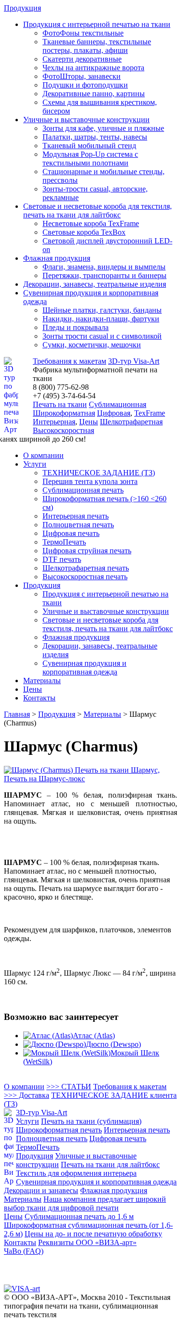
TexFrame (149, 413)
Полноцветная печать (78, 525)
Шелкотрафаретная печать (85, 568)
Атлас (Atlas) (94, 1035)
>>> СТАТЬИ (68, 1086)
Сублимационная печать (83, 490)
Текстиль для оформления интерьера (76, 1173)
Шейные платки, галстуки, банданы (102, 310)
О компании (43, 455)
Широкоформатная (64, 413)
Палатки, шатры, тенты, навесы (94, 137)
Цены (88, 422)
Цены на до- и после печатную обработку (93, 1234)
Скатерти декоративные (82, 59)
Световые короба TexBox (83, 232)
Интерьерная (54, 422)
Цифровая (113, 413)
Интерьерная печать (75, 516)
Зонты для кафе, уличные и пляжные (103, 128)
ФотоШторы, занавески (81, 76)
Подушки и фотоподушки (85, 85)
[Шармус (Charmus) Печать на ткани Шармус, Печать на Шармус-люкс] (90, 779)
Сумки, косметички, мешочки (91, 345)
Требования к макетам (69, 361)
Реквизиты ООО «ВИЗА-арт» (87, 1242)
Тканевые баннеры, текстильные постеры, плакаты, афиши (96, 46)
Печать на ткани (60, 404)
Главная (17, 714)
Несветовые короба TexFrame (90, 223)
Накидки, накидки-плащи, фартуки (100, 319)
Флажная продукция (56, 258)
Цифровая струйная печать (86, 551)
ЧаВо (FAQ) (23, 1251)
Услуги (34, 464)
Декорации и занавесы (41, 1190)
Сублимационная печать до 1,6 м (79, 1216)
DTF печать (61, 559)
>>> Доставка (26, 1095)
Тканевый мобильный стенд (89, 145)
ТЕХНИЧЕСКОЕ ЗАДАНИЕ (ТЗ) (98, 473)
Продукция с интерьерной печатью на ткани (96, 24)
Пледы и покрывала (75, 327)
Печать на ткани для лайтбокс (110, 1164)
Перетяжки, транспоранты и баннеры (104, 275)
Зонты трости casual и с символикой (102, 336)
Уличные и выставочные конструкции (86, 119)
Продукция (22, 8)
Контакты (39, 698)
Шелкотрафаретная (131, 422)
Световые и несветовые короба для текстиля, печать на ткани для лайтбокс (97, 210)
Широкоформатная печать (59, 1130)
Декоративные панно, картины (93, 93)
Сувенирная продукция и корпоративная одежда (84, 667)
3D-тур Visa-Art (133, 361)
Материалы (42, 680)
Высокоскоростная (63, 430)
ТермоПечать (64, 542)
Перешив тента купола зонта (90, 481)
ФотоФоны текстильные (83, 33)
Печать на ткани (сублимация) (91, 1121)
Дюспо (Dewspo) (113, 1044)
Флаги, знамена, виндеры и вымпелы (104, 267)
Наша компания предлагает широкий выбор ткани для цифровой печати (85, 1203)
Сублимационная (117, 404)
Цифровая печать (70, 533)
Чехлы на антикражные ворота (93, 68)
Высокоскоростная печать (84, 576)
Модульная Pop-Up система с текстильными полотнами (90, 158)
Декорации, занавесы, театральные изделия (94, 284)
